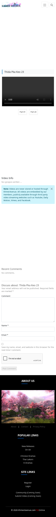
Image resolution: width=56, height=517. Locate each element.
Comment (5, 296)
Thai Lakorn (28, 459)
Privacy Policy (39, 426)
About (13, 426)
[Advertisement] (28, 37)
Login (28, 486)
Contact (24, 426)
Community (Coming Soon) (28, 492)
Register (28, 482)
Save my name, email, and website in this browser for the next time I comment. (27, 348)
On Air (28, 449)
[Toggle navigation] (44, 4)
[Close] (52, 188)
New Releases (28, 446)
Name (4, 325)
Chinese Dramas (28, 456)
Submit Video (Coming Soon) (28, 496)
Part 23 (33, 112)
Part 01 (22, 112)
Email (4, 335)
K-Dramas (28, 462)
